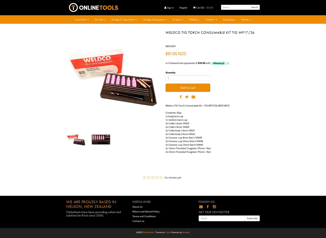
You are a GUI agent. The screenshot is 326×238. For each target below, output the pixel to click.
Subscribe (252, 218)
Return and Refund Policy (146, 211)
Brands (245, 19)
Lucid (167, 232)
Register (183, 7)
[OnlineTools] (93, 7)
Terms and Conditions (144, 216)
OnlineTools (148, 232)
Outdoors (210, 19)
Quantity (170, 72)
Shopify (186, 232)
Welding (193, 19)
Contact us (138, 221)
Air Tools (177, 19)
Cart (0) (204, 7)
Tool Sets (99, 19)
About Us (137, 206)
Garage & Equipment (154, 19)
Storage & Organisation (123, 19)
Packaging (228, 19)
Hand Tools (81, 19)
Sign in (170, 7)
